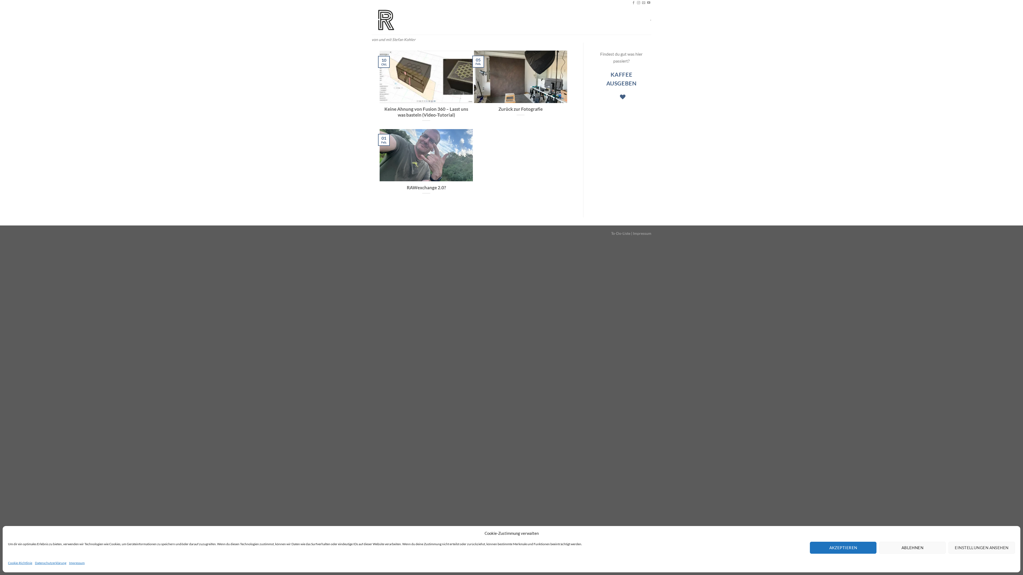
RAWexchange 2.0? (426, 187)
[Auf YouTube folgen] (648, 3)
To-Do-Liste (620, 233)
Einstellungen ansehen (981, 547)
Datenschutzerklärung (50, 563)
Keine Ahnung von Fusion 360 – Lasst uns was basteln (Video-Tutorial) (426, 112)
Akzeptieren (843, 547)
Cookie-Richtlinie (20, 563)
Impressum (77, 563)
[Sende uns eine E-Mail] (643, 3)
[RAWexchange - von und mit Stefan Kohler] (398, 20)
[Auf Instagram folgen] (638, 3)
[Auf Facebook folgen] (633, 3)
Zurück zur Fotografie (520, 109)
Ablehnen (913, 547)
